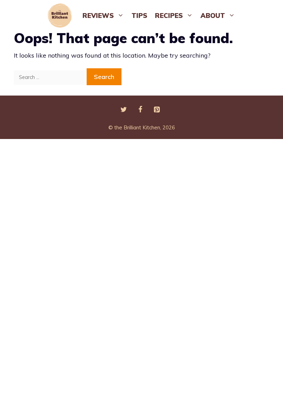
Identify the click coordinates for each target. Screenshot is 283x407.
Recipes (169, 15)
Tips (139, 15)
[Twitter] (123, 109)
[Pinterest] (157, 109)
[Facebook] (140, 109)
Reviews (98, 15)
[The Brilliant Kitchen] (61, 15)
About (213, 15)
